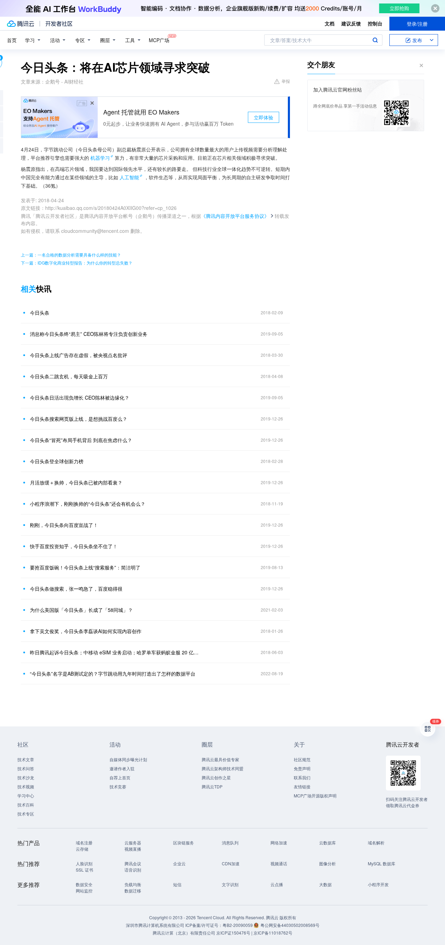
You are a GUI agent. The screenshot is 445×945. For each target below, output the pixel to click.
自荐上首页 (120, 777)
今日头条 (39, 312)
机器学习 (100, 157)
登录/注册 (417, 23)
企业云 (179, 863)
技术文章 (25, 759)
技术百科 (25, 805)
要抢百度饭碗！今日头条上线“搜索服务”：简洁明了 (85, 567)
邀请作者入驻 (122, 768)
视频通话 (278, 863)
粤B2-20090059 (238, 925)
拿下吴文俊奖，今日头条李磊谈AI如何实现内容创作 (85, 631)
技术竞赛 (118, 786)
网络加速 (278, 842)
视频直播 (132, 849)
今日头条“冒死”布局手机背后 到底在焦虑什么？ (81, 439)
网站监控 (84, 890)
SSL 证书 (84, 870)
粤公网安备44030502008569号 (289, 925)
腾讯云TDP (212, 786)
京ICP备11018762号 (272, 933)
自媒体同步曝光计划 (128, 759)
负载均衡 (132, 884)
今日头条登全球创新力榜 (56, 461)
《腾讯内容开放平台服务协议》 (235, 215)
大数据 (325, 884)
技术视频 (25, 786)
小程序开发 (378, 884)
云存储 (82, 849)
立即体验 (263, 117)
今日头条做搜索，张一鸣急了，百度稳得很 (76, 588)
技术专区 (25, 814)
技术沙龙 (25, 777)
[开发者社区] (59, 23)
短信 (177, 884)
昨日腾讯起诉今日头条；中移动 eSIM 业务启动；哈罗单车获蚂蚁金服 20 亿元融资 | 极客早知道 (116, 652)
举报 (286, 81)
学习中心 (25, 795)
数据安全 (84, 884)
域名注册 (84, 842)
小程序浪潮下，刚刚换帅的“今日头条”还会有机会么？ (87, 503)
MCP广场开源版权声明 (315, 795)
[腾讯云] (20, 24)
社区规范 (302, 759)
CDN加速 (231, 863)
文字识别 (230, 884)
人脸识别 (84, 863)
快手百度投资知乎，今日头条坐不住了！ (74, 546)
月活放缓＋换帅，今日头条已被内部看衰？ (76, 482)
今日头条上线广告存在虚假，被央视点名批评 (78, 355)
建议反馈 (351, 23)
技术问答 (25, 768)
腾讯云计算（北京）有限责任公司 (184, 933)
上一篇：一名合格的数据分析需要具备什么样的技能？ (71, 255)
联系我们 (302, 777)
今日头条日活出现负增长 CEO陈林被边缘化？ (79, 397)
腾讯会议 (132, 863)
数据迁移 (132, 890)
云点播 (276, 884)
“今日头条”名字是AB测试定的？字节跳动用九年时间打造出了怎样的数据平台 (112, 673)
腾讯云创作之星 (216, 777)
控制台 (375, 23)
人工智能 (129, 177)
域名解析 (376, 842)
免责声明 (302, 768)
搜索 (375, 40)
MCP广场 (159, 40)
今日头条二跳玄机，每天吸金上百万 (69, 376)
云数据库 (327, 842)
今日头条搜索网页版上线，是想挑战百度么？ (78, 418)
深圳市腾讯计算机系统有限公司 (155, 925)
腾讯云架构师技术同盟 (222, 768)
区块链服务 (183, 842)
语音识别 (132, 870)
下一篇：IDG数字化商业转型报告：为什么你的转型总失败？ (76, 263)
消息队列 (230, 842)
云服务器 (132, 842)
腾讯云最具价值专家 (220, 759)
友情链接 (302, 786)
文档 (329, 23)
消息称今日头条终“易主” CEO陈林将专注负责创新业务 (88, 333)
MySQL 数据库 (381, 863)
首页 (12, 40)
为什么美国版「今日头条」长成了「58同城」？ (81, 609)
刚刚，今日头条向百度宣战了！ (64, 524)
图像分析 (327, 863)
